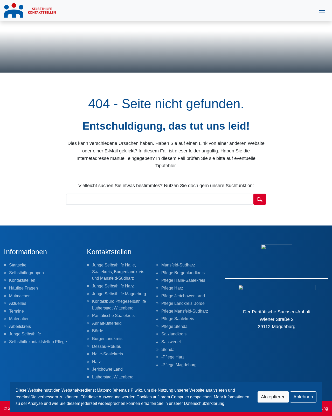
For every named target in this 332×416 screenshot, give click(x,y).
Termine (16, 311)
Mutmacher (19, 296)
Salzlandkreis (173, 334)
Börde (97, 331)
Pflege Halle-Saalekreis (183, 280)
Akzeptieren (273, 396)
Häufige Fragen (23, 288)
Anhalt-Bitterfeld (107, 323)
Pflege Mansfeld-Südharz (184, 311)
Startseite (17, 265)
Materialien (19, 318)
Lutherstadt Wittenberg (113, 377)
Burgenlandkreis (107, 338)
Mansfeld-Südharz (178, 265)
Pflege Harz (172, 288)
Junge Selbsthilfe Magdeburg (119, 294)
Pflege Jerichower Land (183, 296)
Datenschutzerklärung (204, 403)
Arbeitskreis (20, 326)
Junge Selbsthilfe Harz (113, 286)
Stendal (168, 349)
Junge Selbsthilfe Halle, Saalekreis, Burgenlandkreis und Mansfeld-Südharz (118, 271)
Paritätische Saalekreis (113, 315)
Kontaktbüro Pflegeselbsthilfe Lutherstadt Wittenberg (119, 304)
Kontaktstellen (22, 280)
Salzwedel (171, 342)
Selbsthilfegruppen (26, 273)
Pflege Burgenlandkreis (183, 273)
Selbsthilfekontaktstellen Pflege (38, 342)
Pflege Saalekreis (177, 318)
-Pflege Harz (172, 357)
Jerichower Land (107, 369)
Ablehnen (303, 396)
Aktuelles (17, 303)
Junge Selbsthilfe (25, 334)
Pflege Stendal (175, 326)
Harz (96, 361)
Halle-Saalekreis (107, 354)
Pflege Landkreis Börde (183, 303)
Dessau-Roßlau (106, 346)
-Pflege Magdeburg (179, 365)
